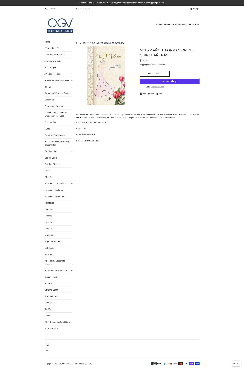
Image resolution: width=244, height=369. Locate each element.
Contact (47, 316)
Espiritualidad (58, 151)
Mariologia (49, 235)
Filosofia (48, 177)
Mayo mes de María (53, 242)
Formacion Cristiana (53, 190)
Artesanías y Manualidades (58, 80)
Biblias (58, 87)
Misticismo (49, 254)
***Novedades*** (51, 48)
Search (47, 351)
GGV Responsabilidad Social (57, 322)
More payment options (155, 87)
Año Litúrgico (50, 67)
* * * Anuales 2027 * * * (58, 55)
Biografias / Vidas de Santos (58, 93)
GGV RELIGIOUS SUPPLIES (67, 364)
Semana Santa (51, 290)
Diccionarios (50, 122)
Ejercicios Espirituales (54, 135)
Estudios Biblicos (58, 164)
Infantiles (48, 209)
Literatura (58, 222)
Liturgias (48, 229)
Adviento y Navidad (53, 61)
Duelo (47, 129)
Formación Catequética (58, 183)
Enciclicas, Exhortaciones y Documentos (58, 143)
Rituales (48, 283)
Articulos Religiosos (58, 74)
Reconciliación (51, 277)
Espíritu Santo (50, 158)
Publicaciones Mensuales (58, 270)
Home (47, 42)
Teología (58, 303)
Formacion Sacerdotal (54, 196)
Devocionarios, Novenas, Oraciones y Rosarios (58, 114)
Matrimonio (49, 248)
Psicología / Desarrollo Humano (58, 262)
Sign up (87, 9)
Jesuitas (48, 216)
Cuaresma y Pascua (53, 106)
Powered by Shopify (85, 364)
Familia (47, 171)
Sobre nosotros (51, 328)
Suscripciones (50, 296)
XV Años (48, 309)
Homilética (49, 203)
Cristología (49, 100)
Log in (78, 9)
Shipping (143, 65)
